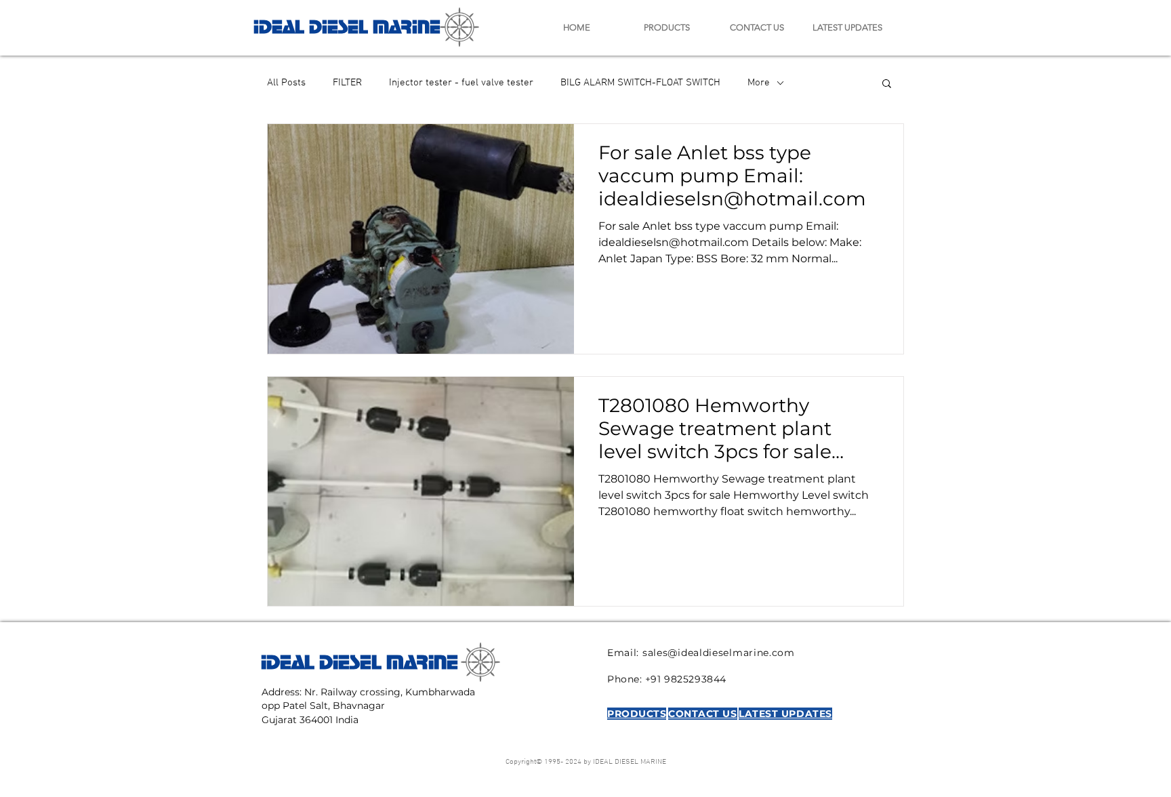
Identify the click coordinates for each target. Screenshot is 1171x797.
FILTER (347, 83)
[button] (886, 84)
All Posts (286, 83)
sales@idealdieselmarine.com (718, 653)
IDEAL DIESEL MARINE (346, 25)
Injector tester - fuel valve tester (461, 83)
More (758, 83)
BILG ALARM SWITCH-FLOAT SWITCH (640, 83)
